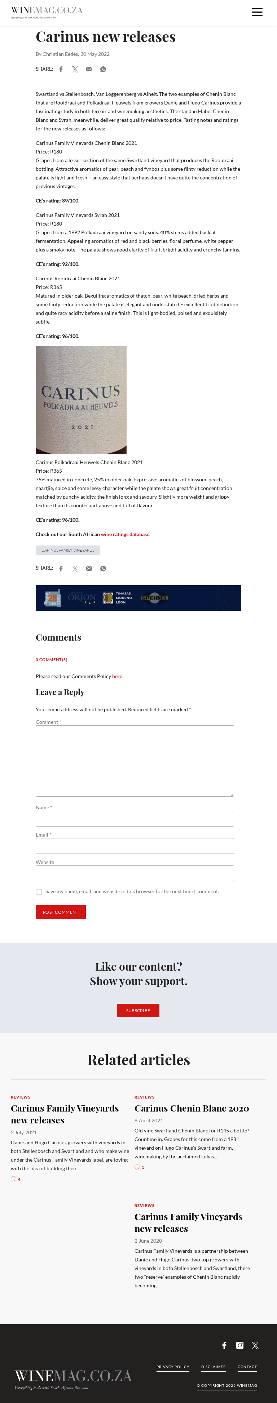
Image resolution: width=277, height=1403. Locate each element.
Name (44, 807)
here (117, 676)
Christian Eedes (60, 54)
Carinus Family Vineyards (67, 550)
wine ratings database (125, 534)
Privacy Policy (173, 1366)
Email (44, 834)
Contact (247, 1366)
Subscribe (138, 1010)
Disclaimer (213, 1366)
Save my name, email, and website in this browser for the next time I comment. (132, 891)
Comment (48, 722)
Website (45, 862)
